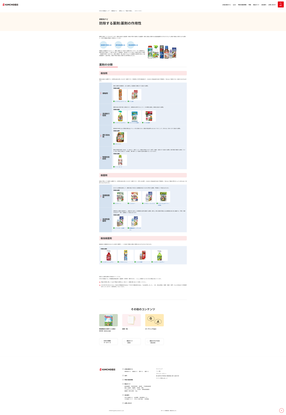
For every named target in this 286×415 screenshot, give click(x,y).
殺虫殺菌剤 (127, 386)
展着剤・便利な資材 (129, 391)
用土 (136, 391)
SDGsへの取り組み (138, 399)
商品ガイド (256, 5)
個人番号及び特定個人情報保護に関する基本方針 (167, 376)
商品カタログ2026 (155, 341)
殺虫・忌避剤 (128, 388)
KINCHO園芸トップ (104, 11)
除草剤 (138, 388)
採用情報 (147, 399)
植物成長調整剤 (145, 389)
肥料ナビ (141, 371)
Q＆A (234, 5)
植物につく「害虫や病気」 (126, 11)
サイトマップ (159, 369)
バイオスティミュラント (130, 389)
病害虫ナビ (114, 11)
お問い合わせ (272, 5)
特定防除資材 (134, 386)
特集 (250, 5)
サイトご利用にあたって (162, 378)
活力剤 (139, 389)
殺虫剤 (140, 386)
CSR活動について (129, 399)
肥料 (143, 388)
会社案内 (263, 5)
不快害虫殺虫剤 (147, 386)
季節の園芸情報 (242, 5)
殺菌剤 (133, 388)
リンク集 (158, 371)
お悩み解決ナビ (226, 5)
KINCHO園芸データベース (107, 341)
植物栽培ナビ (128, 371)
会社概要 (136, 397)
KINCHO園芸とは (129, 397)
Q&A (126, 375)
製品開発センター (144, 397)
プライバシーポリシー (161, 373)
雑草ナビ (147, 371)
